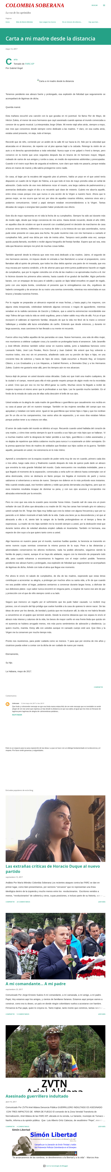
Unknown (15, 703)
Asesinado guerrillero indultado (37, 1096)
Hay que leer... (94, 22)
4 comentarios (23, 1126)
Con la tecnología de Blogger (57, 1166)
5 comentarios (23, 1014)
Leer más (101, 902)
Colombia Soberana (35, 5)
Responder (17, 715)
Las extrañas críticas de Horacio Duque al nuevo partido (53, 869)
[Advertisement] (55, 770)
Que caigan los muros (47, 22)
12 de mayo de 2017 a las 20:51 (32, 703)
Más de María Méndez (24, 22)
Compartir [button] (98, 687)
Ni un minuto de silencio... (72, 22)
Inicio (8, 22)
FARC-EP (29, 64)
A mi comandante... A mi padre (36, 983)
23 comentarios (23, 902)
